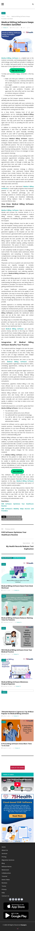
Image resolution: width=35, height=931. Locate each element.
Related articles (7, 558)
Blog (3, 13)
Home (4, 847)
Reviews (4, 883)
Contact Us (5, 896)
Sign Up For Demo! (17, 767)
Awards (4, 692)
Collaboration (6, 873)
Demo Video (6, 879)
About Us (5, 850)
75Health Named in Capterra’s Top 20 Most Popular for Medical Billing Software (17, 713)
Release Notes (6, 866)
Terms (4, 886)
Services (4, 853)
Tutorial (4, 876)
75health (5, 27)
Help (3, 893)
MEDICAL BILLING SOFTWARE (14, 517)
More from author (19, 558)
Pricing (4, 857)
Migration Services (8, 860)
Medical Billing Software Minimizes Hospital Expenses (14, 683)
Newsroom (5, 870)
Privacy (4, 889)
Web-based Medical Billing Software (12, 519)
